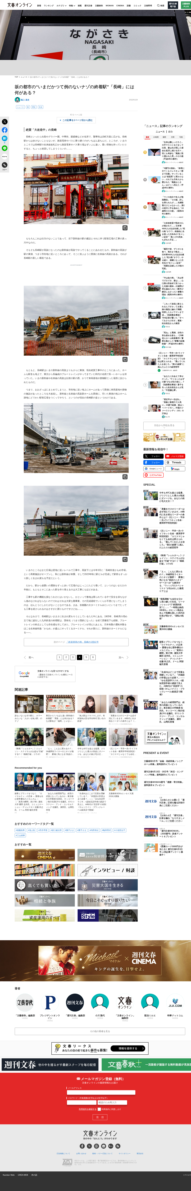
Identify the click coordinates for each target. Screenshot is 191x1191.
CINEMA (120, 5)
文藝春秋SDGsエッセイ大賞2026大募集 (121, 796)
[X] (89, 1146)
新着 (39, 5)
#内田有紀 (94, 830)
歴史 (34, 107)
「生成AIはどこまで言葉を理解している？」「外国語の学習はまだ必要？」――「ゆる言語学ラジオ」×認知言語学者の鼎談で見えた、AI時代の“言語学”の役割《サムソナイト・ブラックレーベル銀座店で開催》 (91, 803)
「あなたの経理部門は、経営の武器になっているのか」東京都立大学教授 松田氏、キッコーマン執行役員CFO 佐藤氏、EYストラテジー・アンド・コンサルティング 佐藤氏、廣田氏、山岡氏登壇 (60, 803)
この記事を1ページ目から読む (78, 120)
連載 (80, 5)
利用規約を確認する (87, 1109)
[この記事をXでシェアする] (4, 122)
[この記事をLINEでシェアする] (4, 149)
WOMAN (110, 5)
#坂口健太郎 (56, 830)
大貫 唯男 (168, 243)
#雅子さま (69, 830)
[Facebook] (82, 1146)
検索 (162, 5)
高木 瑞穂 (168, 347)
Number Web (9, 1175)
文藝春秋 (99, 5)
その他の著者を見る (100, 1031)
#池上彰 (31, 830)
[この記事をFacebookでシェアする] (4, 130)
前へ (31, 657)
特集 (71, 5)
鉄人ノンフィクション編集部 (174, 162)
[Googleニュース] (103, 1146)
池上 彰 (167, 417)
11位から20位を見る (164, 425)
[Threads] (96, 1146)
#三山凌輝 (20, 835)
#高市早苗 (42, 830)
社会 (40, 107)
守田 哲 (167, 327)
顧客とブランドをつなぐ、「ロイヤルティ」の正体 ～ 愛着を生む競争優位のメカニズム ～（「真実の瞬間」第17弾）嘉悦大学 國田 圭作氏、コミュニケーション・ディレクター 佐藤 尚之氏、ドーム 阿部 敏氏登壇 (29, 803)
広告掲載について (63, 1154)
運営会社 (140, 1154)
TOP (16, 77)
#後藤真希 (20, 830)
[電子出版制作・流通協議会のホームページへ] (67, 1162)
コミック (137, 5)
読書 (129, 5)
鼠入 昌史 (25, 100)
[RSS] (117, 1146)
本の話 (34, 1175)
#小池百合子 (119, 830)
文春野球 (148, 5)
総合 (170, 131)
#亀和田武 (106, 830)
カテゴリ (60, 5)
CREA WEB (23, 1175)
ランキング (49, 5)
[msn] (110, 1146)
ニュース (24, 77)
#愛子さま (81, 830)
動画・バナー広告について (102, 1154)
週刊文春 (88, 5)
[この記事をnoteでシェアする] (4, 157)
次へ (121, 657)
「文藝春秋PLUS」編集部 (169, 370)
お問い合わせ (81, 1154)
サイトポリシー (124, 1154)
